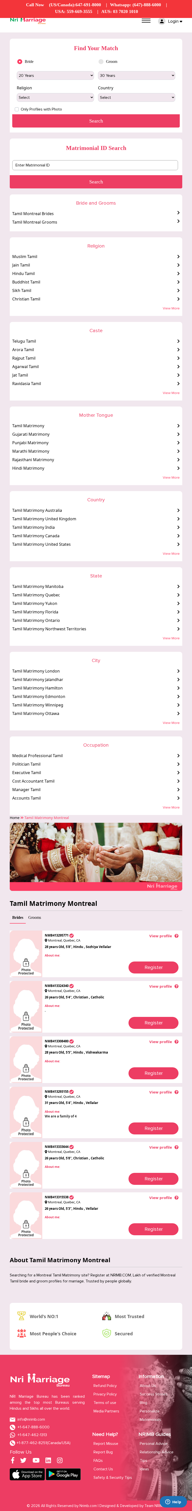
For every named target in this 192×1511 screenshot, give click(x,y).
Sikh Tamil (21, 290)
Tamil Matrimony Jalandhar (37, 679)
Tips (143, 1460)
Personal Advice (154, 1443)
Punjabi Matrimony (30, 442)
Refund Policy (105, 1385)
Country (105, 88)
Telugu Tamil (24, 341)
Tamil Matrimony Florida (35, 612)
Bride (29, 61)
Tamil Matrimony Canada (36, 536)
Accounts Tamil (26, 798)
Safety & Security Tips (113, 1477)
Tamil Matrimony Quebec (36, 595)
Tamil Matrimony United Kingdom (44, 519)
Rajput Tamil (24, 358)
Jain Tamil (21, 265)
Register (153, 967)
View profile (160, 935)
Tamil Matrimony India (33, 527)
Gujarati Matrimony (31, 434)
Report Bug (103, 1452)
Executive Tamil (26, 772)
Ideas (144, 1469)
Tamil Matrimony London (36, 671)
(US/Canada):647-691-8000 (75, 4)
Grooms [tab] (34, 917)
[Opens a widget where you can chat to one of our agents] (173, 1502)
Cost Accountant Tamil (33, 781)
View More (171, 308)
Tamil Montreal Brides (33, 213)
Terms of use (105, 1402)
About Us (148, 1385)
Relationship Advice (157, 1452)
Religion (24, 88)
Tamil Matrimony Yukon (34, 603)
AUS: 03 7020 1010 (119, 11)
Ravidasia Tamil (26, 383)
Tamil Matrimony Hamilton (37, 688)
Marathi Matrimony (30, 451)
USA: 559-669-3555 (73, 11)
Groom (111, 61)
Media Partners (106, 1411)
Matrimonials (150, 1419)
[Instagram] (59, 1461)
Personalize (150, 1411)
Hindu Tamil (23, 273)
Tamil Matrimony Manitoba (38, 586)
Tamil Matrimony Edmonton (38, 696)
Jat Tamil (20, 375)
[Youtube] (36, 1461)
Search (96, 181)
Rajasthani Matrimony (33, 459)
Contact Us (103, 1469)
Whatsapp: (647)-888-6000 (135, 4)
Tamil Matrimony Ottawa (35, 713)
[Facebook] (12, 1461)
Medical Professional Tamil (37, 755)
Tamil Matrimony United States (41, 544)
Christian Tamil (26, 299)
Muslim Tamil (24, 256)
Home (15, 817)
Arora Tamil (23, 349)
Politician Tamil (26, 764)
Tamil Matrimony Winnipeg (37, 705)
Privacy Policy (105, 1394)
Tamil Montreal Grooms (34, 222)
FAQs (98, 1460)
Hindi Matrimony (28, 468)
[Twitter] (23, 1461)
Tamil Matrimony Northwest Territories (49, 629)
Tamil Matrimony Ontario (36, 620)
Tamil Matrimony (28, 425)
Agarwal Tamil (25, 366)
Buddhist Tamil (26, 282)
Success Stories (154, 1394)
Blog (143, 1402)
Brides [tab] (17, 917)
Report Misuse (106, 1443)
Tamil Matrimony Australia (37, 510)
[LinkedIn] (48, 1461)
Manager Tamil (26, 789)
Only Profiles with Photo (41, 109)
